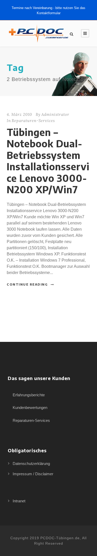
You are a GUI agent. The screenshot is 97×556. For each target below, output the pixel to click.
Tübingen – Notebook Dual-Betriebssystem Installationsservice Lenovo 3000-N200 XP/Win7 (48, 160)
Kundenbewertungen (30, 407)
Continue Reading (27, 284)
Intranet (19, 501)
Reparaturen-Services (33, 120)
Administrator (55, 114)
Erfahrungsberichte (29, 395)
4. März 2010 (19, 114)
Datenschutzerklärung (31, 463)
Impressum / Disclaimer (33, 474)
